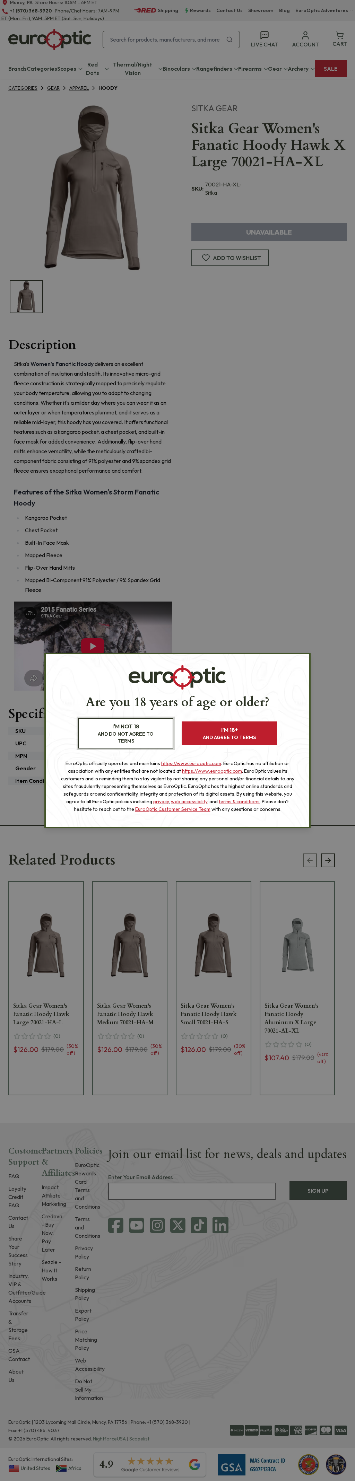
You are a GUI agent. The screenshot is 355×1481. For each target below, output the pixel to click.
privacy (161, 801)
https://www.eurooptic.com (191, 763)
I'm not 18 (126, 733)
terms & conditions (239, 801)
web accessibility (189, 801)
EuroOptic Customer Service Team (172, 809)
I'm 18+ (229, 733)
